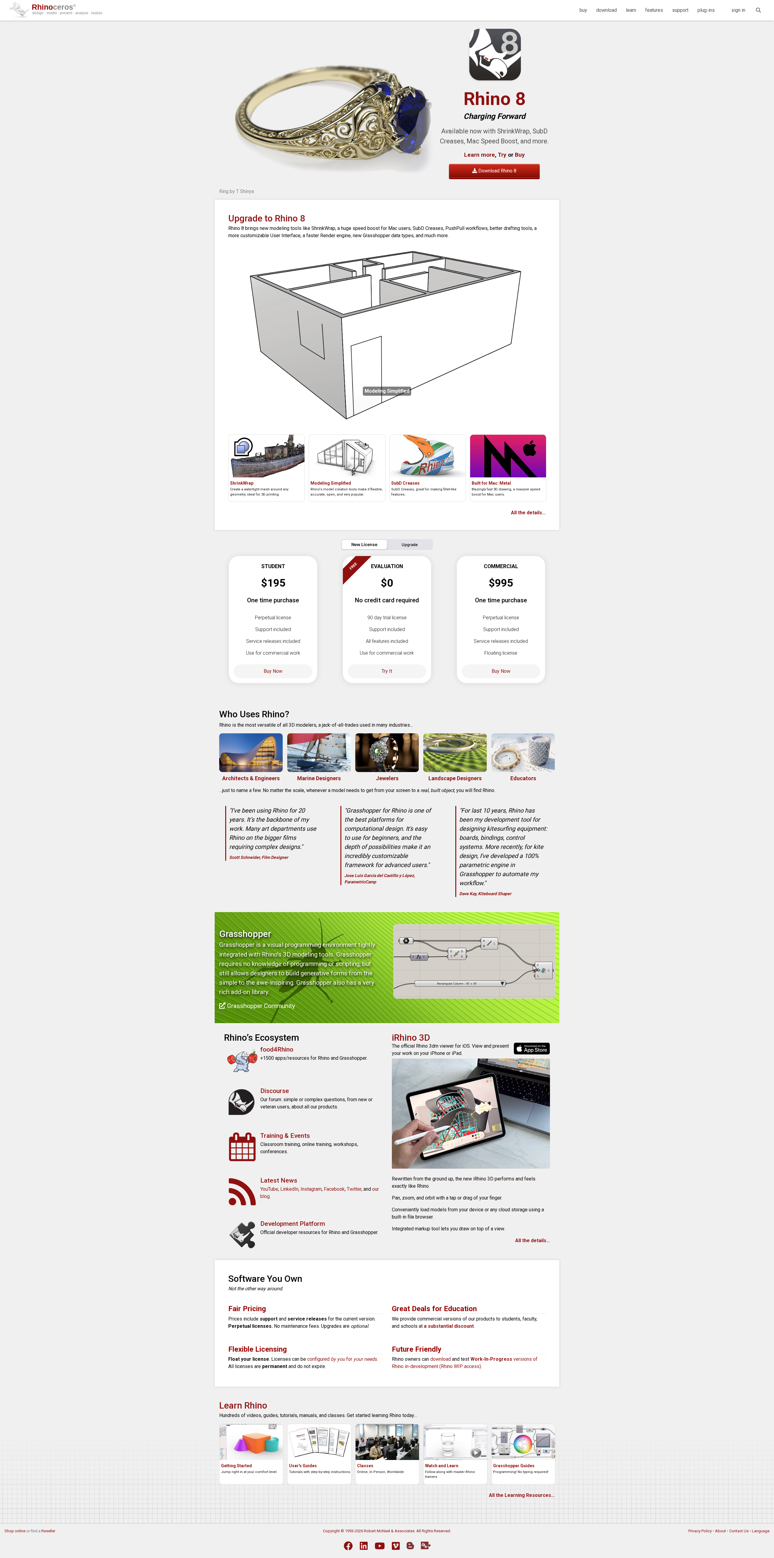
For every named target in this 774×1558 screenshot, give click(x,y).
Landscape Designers (455, 778)
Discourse (274, 1091)
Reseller (48, 1531)
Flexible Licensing (257, 1349)
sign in (738, 10)
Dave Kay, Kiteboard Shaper (485, 893)
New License (364, 544)
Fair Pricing (247, 1308)
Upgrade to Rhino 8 (266, 218)
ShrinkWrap (241, 483)
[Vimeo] (396, 1545)
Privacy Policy (700, 1531)
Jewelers (387, 778)
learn (631, 10)
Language (760, 1531)
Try (502, 154)
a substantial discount (449, 1326)
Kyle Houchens (235, 191)
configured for (342, 1359)
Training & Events (285, 1135)
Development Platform (292, 1223)
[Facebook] (348, 1545)
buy (583, 10)
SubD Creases (405, 483)
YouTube (269, 1189)
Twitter (354, 1189)
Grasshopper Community (260, 1006)
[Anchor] (293, 713)
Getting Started (236, 1465)
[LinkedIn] (364, 1545)
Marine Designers (319, 778)
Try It (387, 671)
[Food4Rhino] (426, 1545)
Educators (523, 778)
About (720, 1531)
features (654, 10)
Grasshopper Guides (514, 1465)
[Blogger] (410, 1545)
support (680, 10)
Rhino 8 (494, 99)
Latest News (278, 1180)
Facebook (334, 1189)
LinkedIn (289, 1189)
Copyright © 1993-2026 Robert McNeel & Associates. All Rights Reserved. (387, 1531)
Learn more (479, 154)
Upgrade (410, 544)
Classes (365, 1465)
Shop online (15, 1531)
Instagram (311, 1189)
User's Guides (303, 1465)
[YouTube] (380, 1545)
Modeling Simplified (331, 483)
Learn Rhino (243, 1405)
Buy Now (273, 671)
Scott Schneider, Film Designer (258, 857)
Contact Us (739, 1531)
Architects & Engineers (251, 778)
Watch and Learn (441, 1465)
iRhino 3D (411, 1037)
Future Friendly (416, 1349)
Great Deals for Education (434, 1308)
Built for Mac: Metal (491, 483)
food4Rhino (276, 1049)
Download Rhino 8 (496, 171)
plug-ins (706, 10)
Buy (519, 154)
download (606, 10)
